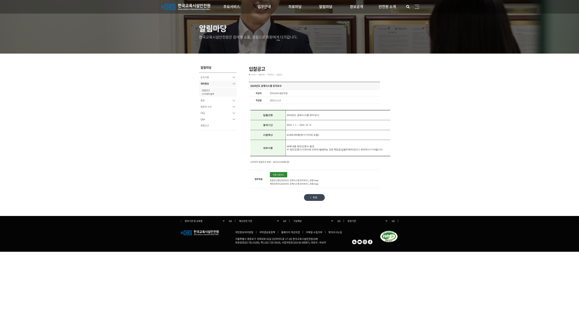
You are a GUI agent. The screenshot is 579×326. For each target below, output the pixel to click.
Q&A (203, 119)
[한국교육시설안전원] (186, 7)
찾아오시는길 (335, 232)
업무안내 (264, 6)
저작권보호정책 (267, 232)
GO (230, 220)
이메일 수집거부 (314, 232)
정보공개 (356, 6)
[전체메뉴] (417, 7)
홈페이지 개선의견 (290, 232)
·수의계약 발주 (207, 93)
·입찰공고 (205, 90)
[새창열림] (354, 241)
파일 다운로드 (278, 174)
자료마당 (295, 6)
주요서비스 (231, 6)
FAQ (203, 113)
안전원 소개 (387, 6)
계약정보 (205, 83)
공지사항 (205, 77)
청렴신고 (205, 125)
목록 (315, 197)
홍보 (203, 100)
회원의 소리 (206, 106)
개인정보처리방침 (244, 232)
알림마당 (325, 6)
